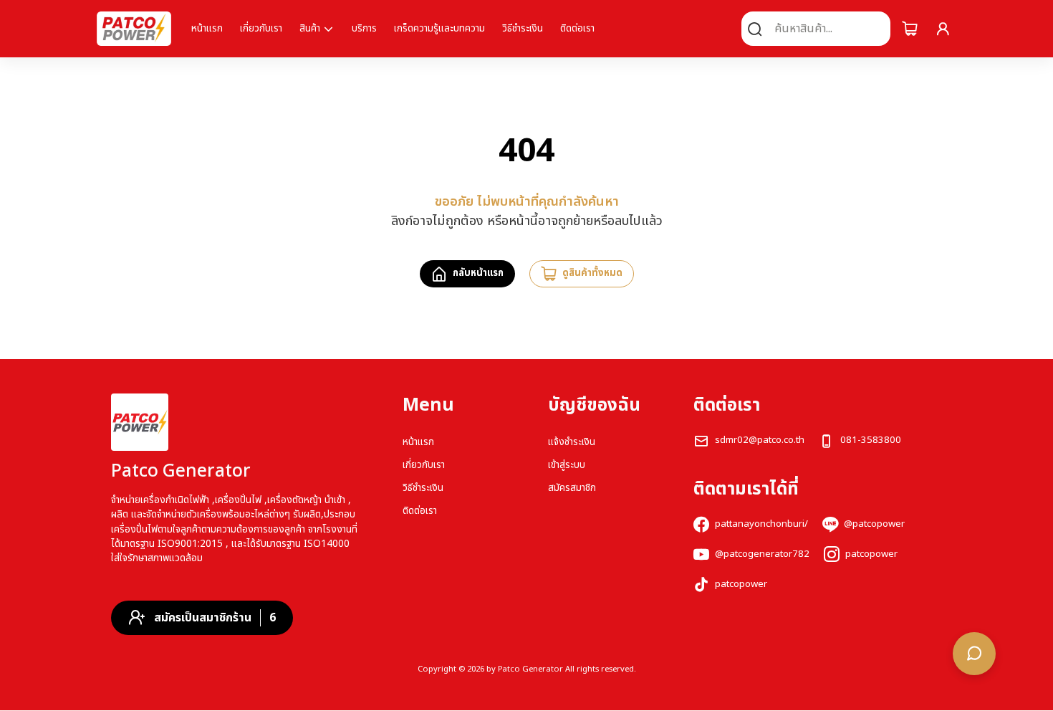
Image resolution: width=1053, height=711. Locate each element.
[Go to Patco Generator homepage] (134, 28)
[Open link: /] (139, 422)
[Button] (909, 28)
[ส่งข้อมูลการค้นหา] (755, 28)
